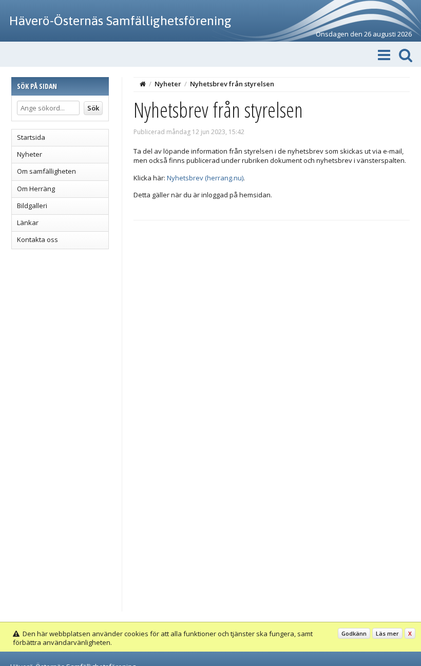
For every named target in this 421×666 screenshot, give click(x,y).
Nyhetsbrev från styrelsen (232, 83)
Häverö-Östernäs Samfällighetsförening (120, 20)
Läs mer (387, 633)
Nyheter (29, 154)
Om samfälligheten (46, 171)
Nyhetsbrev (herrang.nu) (205, 177)
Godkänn (354, 633)
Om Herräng (36, 188)
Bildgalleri (32, 205)
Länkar (28, 222)
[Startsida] (143, 83)
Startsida (31, 137)
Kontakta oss (37, 239)
